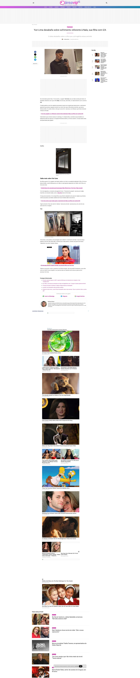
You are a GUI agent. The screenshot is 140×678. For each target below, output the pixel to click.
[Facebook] (35, 52)
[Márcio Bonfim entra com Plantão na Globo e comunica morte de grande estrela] (97, 81)
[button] (99, 3)
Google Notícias (80, 296)
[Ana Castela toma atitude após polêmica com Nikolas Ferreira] (97, 62)
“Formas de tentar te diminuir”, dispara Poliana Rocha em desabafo (57, 285)
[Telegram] (35, 60)
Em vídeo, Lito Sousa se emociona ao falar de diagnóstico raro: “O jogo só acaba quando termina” (64, 283)
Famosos (35, 24)
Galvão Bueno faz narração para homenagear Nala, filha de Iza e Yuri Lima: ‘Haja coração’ (62, 188)
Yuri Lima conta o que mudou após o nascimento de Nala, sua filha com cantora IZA (60, 200)
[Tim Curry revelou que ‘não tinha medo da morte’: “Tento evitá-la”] (40, 658)
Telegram (65, 296)
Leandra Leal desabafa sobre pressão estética (53, 287)
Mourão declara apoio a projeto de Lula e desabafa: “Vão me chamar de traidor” (104, 67)
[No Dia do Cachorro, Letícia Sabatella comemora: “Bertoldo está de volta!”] (40, 619)
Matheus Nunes (66, 39)
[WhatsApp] (35, 57)
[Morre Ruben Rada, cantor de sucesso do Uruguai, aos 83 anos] (40, 672)
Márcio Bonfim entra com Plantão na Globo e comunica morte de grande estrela (104, 80)
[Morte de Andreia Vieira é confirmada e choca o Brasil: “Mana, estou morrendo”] (97, 56)
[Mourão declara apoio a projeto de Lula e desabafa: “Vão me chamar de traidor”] (97, 68)
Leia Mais (76, 666)
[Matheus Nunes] (62, 39)
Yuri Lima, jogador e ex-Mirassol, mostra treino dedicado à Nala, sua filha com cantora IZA (62, 113)
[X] (35, 54)
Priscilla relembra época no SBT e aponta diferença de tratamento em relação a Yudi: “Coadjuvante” (61, 281)
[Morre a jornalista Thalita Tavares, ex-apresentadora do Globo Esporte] (40, 645)
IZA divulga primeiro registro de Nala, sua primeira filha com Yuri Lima (57, 265)
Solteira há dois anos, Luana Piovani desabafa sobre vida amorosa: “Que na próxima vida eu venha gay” (65, 290)
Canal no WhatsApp (49, 296)
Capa (33, 24)
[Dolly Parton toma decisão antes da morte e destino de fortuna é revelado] (97, 74)
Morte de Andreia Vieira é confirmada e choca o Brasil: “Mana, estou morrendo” (104, 55)
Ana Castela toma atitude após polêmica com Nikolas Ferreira (103, 60)
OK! (80, 666)
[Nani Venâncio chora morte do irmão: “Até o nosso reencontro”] (40, 632)
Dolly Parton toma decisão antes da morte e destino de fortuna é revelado (104, 73)
